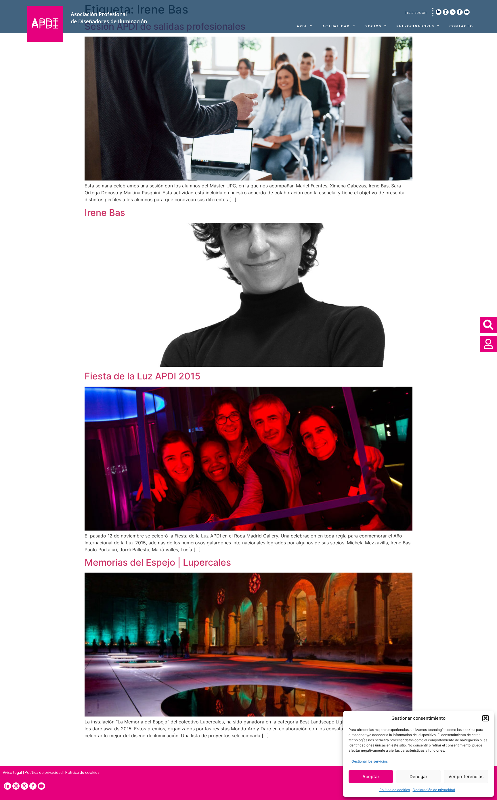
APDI (302, 26)
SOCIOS (373, 26)
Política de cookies (394, 790)
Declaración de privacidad (434, 790)
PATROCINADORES (415, 26)
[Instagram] (445, 12)
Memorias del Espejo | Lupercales (158, 562)
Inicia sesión (416, 12)
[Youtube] (467, 12)
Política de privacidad (44, 772)
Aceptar (370, 776)
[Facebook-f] (459, 12)
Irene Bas (105, 212)
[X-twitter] (453, 12)
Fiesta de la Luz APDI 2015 (142, 376)
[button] (485, 718)
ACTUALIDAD (336, 26)
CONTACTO (461, 26)
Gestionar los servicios (369, 761)
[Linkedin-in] (438, 12)
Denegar (418, 776)
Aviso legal (12, 772)
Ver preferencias (465, 776)
